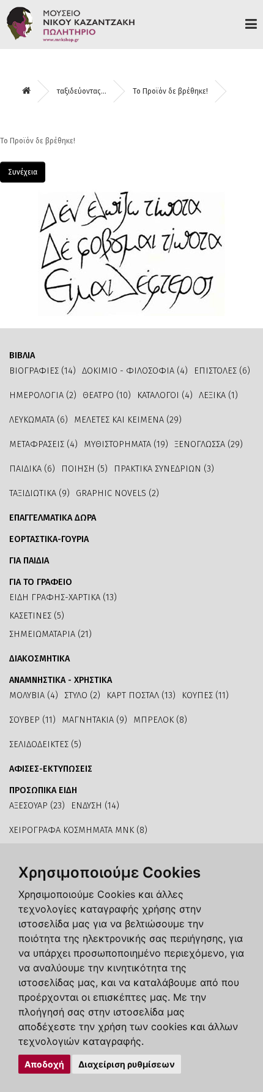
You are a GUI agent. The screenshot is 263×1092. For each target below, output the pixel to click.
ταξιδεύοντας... (81, 91)
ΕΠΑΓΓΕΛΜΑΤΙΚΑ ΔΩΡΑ (52, 518)
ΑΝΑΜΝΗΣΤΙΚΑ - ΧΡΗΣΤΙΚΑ (60, 680)
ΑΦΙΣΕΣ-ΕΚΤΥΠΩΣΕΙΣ (50, 769)
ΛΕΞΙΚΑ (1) (218, 395)
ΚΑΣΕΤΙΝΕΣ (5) (36, 616)
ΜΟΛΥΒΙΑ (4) (33, 695)
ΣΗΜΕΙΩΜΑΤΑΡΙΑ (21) (50, 634)
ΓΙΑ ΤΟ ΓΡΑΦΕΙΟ (40, 582)
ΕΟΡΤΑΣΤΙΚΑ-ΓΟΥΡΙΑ (49, 539)
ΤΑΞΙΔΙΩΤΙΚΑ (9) (39, 493)
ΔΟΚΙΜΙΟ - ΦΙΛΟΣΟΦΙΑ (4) (135, 371)
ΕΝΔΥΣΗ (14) (95, 805)
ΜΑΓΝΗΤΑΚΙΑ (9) (94, 720)
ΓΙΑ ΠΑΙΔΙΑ (29, 560)
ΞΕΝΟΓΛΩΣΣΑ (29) (208, 444)
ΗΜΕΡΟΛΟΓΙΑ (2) (42, 395)
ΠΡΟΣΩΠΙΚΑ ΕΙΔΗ (43, 790)
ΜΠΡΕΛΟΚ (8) (160, 720)
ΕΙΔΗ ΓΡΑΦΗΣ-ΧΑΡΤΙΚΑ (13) (63, 597)
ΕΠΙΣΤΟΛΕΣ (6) (222, 371)
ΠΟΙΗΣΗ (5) (84, 469)
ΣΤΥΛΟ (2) (82, 695)
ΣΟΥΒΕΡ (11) (32, 720)
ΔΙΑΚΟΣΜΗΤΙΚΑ (39, 658)
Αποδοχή (44, 1064)
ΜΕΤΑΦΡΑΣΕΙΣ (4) (43, 444)
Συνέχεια (22, 172)
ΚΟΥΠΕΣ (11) (205, 695)
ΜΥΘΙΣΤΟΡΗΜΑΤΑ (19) (126, 444)
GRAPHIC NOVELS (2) (117, 493)
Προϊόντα (251, 24)
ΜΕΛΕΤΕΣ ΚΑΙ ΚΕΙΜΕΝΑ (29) (128, 420)
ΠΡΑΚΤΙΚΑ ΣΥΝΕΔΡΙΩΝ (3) (164, 469)
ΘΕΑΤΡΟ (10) (107, 395)
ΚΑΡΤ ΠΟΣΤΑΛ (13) (141, 695)
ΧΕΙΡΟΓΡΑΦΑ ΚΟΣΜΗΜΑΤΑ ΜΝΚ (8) (78, 830)
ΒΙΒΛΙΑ (22, 355)
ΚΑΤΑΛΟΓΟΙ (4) (165, 395)
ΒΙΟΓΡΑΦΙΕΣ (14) (42, 371)
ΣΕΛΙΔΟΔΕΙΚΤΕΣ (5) (45, 744)
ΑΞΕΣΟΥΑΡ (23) (37, 805)
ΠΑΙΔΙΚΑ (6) (32, 469)
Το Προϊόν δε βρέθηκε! (170, 91)
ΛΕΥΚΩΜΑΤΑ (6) (38, 420)
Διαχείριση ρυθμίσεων (126, 1064)
